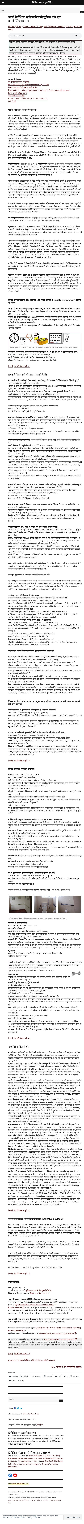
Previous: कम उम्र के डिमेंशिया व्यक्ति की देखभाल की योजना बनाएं (31, 1360)
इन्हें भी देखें (12, 101)
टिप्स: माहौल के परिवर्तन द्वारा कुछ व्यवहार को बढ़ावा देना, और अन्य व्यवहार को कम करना (38, 90)
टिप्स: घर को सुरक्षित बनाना (17, 93)
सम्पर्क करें (40, 1425)
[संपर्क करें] (45, 1500)
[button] (1, 7)
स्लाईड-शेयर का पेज (18, 1484)
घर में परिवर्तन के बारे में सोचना (18, 82)
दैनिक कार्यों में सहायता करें (39, 1293)
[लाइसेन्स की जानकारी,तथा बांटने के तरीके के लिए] (18, 1500)
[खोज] (82, 12)
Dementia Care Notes (31, 1414)
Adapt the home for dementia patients (60, 1339)
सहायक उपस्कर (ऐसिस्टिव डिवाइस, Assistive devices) (27, 99)
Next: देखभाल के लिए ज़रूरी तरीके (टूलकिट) (66, 1367)
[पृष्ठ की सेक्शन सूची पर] (22, 366)
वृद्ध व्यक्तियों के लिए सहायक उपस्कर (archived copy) (35, 1305)
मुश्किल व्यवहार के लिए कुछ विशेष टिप (39, 1290)
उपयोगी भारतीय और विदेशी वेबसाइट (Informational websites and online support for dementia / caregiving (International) (35, 1464)
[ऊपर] (10, 366)
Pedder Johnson (16, 1308)
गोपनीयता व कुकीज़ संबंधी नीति (33, 1518)
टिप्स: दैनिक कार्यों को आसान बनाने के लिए (22, 88)
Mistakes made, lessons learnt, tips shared (57, 1333)
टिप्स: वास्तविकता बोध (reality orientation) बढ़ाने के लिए (28, 85)
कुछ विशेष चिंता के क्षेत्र (16, 96)
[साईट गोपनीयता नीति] (35, 1500)
